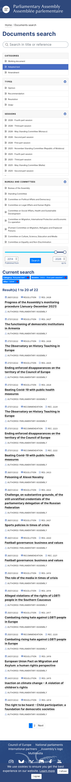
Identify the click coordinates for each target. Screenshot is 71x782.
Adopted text (14, 67)
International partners (22, 749)
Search (35, 260)
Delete (27, 277)
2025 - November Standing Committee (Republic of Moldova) (36, 148)
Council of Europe (19, 744)
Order (10, 105)
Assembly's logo (52, 749)
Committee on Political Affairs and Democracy (29, 199)
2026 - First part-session (19, 142)
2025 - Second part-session (21, 171)
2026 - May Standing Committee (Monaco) (27, 131)
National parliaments (49, 744)
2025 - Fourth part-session (20, 154)
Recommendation (16, 93)
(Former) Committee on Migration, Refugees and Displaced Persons (35, 229)
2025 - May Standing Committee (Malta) (26, 165)
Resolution (13, 99)
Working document (16, 61)
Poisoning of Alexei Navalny (24, 477)
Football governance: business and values (34, 542)
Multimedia (35, 753)
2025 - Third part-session (19, 159)
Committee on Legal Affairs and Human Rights (29, 205)
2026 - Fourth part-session (20, 120)
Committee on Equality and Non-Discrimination (29, 242)
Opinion (11, 88)
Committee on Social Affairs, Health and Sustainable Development (32, 212)
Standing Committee (17, 193)
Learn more (47, 771)
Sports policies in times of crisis (27, 525)
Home (8, 25)
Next (40, 725)
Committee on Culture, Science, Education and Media (32, 236)
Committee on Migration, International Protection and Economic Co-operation (37, 221)
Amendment (13, 72)
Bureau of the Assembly (19, 188)
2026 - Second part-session (21, 137)
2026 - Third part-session (19, 126)
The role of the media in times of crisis (31, 578)
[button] (65, 81)
